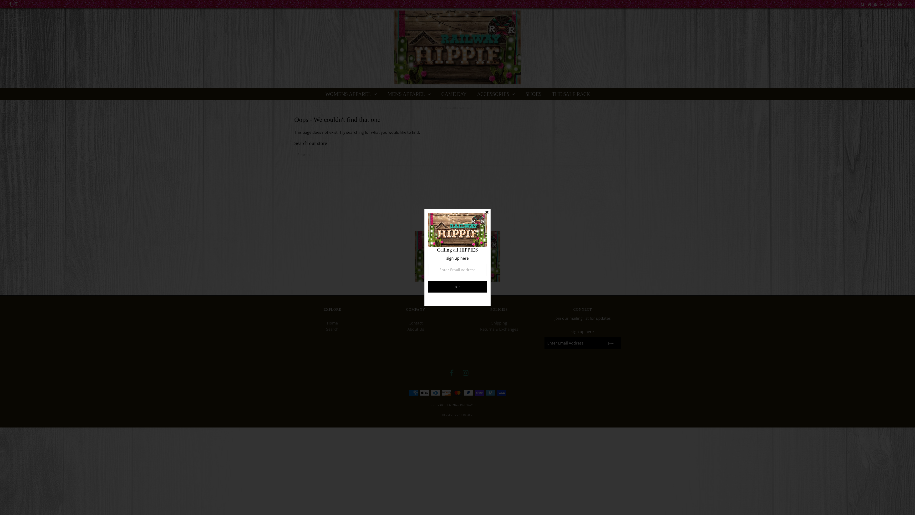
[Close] (486, 212)
